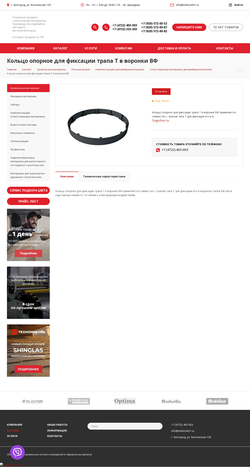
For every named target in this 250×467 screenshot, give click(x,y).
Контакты (54, 436)
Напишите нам (189, 27)
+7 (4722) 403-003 (124, 25)
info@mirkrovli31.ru (182, 431)
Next (240, 400)
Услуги (12, 436)
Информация (57, 430)
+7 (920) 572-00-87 (154, 27)
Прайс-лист (28, 201)
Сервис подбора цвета (29, 190)
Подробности (160, 120)
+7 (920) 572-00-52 (154, 23)
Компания (14, 424)
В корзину (161, 91)
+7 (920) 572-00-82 (154, 31)
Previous (9, 400)
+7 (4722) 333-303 (124, 29)
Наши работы (57, 424)
